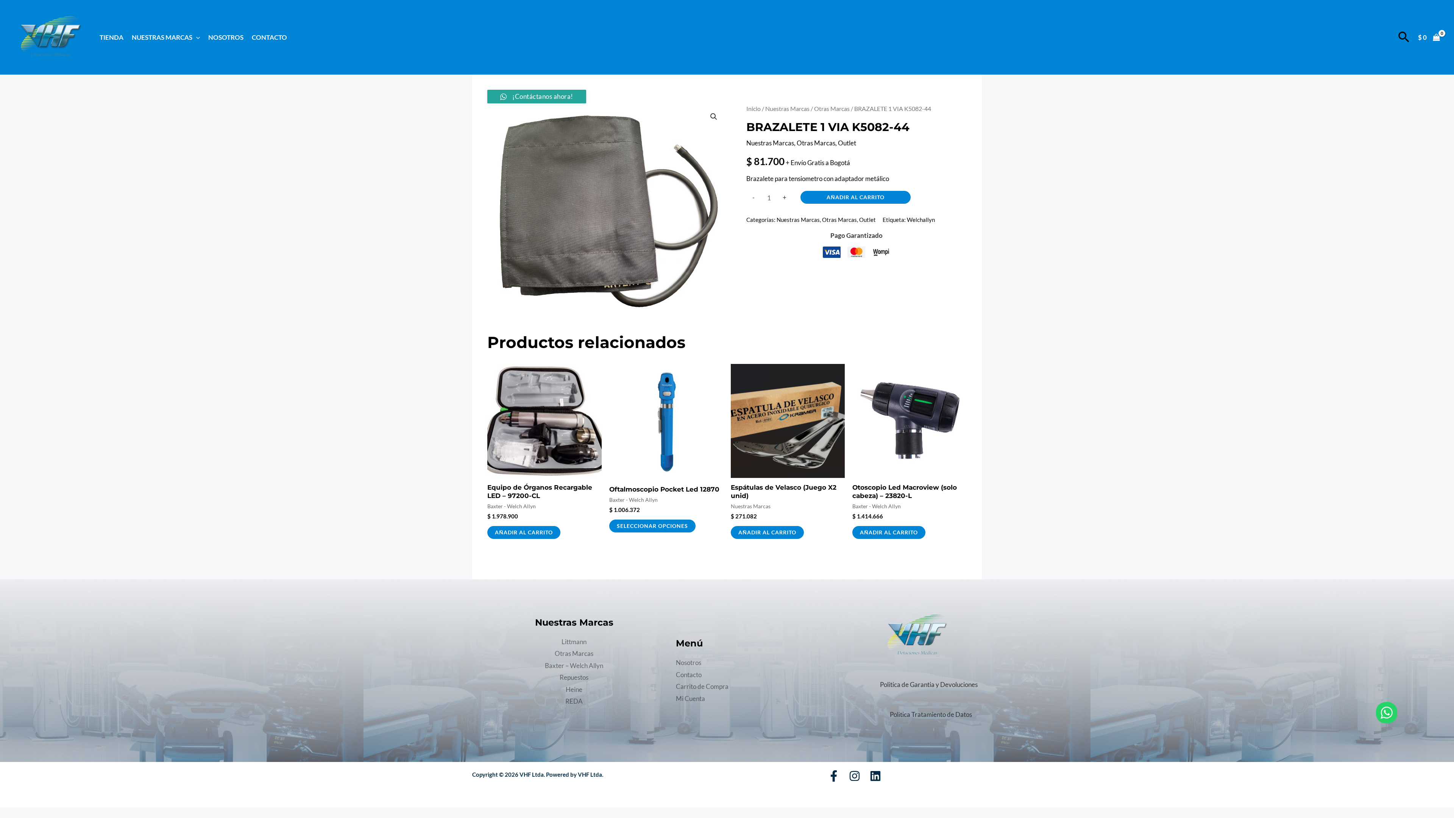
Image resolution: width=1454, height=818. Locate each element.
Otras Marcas (832, 108)
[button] (196, 37)
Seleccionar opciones (652, 526)
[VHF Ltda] (50, 37)
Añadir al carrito (856, 197)
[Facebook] (833, 776)
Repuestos (574, 677)
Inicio (753, 108)
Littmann (574, 642)
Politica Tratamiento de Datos (931, 714)
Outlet (847, 143)
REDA (574, 701)
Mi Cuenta (690, 698)
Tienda (111, 37)
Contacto (269, 37)
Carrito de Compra (702, 686)
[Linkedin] (875, 776)
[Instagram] (854, 776)
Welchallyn (921, 219)
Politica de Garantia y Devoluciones (929, 684)
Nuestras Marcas (787, 108)
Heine (574, 689)
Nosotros (225, 37)
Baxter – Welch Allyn (574, 666)
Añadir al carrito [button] (524, 532)
